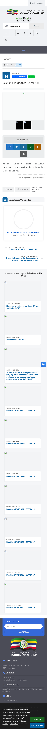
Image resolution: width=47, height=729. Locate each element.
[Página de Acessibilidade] (6, 40)
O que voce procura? (11, 26)
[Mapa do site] (37, 33)
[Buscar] (36, 26)
